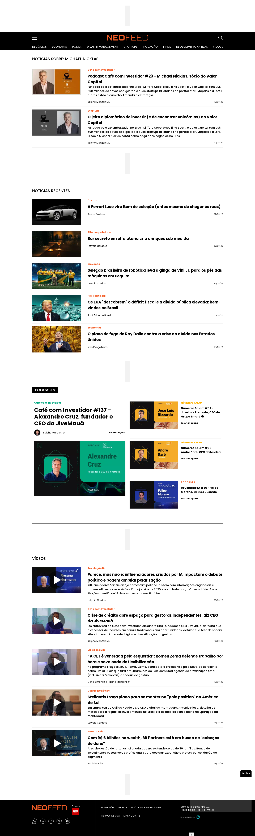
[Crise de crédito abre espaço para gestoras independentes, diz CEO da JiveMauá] (56, 621)
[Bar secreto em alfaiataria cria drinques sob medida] (56, 244)
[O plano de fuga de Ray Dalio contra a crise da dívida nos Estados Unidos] (56, 339)
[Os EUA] (56, 308)
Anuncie (123, 807)
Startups (130, 47)
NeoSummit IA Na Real (191, 47)
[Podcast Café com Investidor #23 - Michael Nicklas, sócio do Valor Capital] (56, 82)
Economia (59, 47)
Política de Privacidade (146, 807)
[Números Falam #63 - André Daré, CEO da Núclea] (154, 455)
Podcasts (45, 390)
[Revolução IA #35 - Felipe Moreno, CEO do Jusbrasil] (154, 495)
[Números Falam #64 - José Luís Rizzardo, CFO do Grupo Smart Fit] (154, 415)
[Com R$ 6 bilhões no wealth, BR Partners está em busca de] (56, 743)
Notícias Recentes (51, 190)
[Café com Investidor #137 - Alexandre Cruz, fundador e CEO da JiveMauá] (80, 468)
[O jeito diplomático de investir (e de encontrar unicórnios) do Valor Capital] (56, 122)
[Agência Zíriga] (198, 817)
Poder (77, 47)
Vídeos (218, 47)
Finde (167, 47)
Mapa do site (132, 815)
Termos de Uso (110, 815)
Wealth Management (102, 47)
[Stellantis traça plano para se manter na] (56, 702)
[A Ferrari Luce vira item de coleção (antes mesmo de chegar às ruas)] (56, 212)
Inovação (150, 47)
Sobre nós (107, 807)
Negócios (39, 47)
